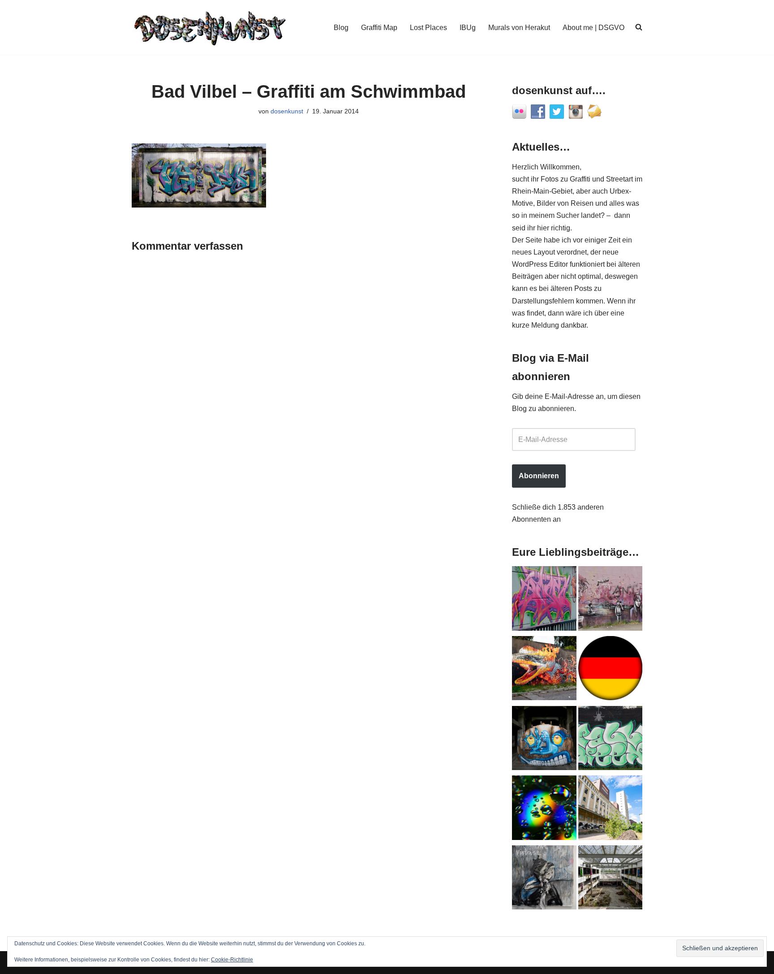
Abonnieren (539, 476)
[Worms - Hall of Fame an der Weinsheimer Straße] (610, 740)
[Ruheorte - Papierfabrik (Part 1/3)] (544, 740)
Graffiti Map (379, 27)
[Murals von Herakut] (544, 879)
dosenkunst (287, 111)
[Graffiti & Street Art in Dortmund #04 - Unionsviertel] (610, 600)
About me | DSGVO (593, 27)
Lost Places (428, 27)
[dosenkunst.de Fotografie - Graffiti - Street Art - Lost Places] (210, 27)
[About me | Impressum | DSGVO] (610, 670)
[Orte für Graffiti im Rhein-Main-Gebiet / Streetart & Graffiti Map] (544, 600)
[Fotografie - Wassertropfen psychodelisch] (544, 809)
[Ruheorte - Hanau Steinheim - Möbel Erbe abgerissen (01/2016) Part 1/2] (610, 879)
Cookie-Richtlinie (232, 960)
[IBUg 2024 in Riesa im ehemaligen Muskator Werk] (610, 809)
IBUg (468, 27)
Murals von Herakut (519, 27)
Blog (341, 27)
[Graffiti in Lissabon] (544, 670)
